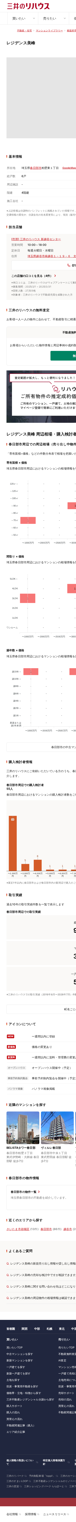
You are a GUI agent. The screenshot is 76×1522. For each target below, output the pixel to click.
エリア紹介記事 (15, 1431)
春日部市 (36, 168)
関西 (24, 1328)
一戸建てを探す (15, 1367)
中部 (37, 1328)
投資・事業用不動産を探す (22, 1386)
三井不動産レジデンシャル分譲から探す (30, 1399)
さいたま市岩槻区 (17, 1229)
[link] (22, 1140)
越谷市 (67, 1229)
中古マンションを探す (19, 1354)
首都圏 (10, 1328)
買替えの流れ (14, 1419)
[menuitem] (22, 18)
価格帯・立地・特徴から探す (23, 1393)
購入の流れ (13, 1412)
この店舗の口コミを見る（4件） (32, 275)
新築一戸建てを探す (18, 1373)
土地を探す (13, 1379)
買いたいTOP (14, 1347)
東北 (62, 1328)
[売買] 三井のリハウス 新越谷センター (36, 239)
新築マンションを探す (19, 1360)
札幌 (49, 1328)
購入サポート (14, 1405)
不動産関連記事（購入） (21, 1425)
